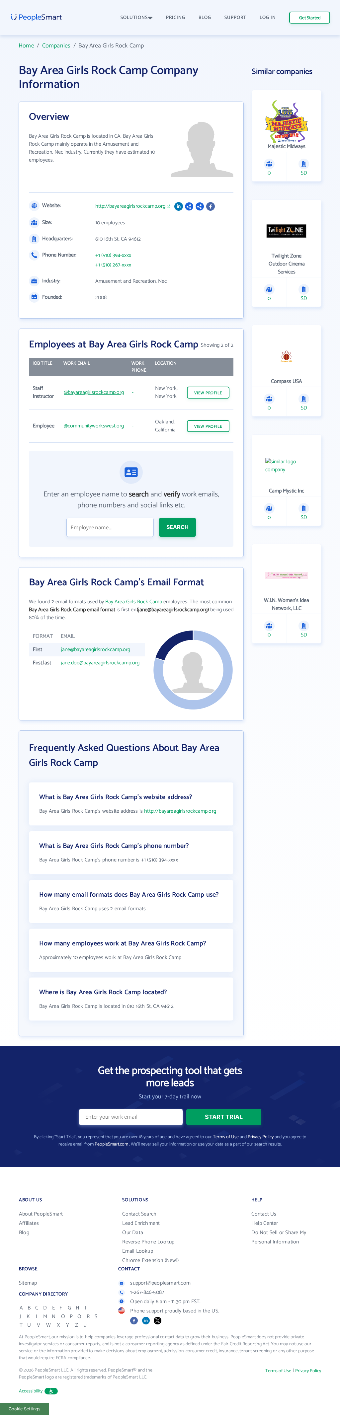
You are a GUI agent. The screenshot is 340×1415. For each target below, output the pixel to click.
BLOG (205, 18)
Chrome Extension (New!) (150, 1260)
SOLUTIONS (134, 18)
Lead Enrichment (141, 1223)
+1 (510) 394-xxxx (113, 256)
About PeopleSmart (41, 1214)
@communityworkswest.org (94, 425)
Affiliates (29, 1223)
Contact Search (139, 1214)
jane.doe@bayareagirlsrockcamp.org (100, 662)
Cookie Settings (25, 1408)
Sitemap (28, 1283)
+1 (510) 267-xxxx (113, 265)
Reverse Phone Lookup (148, 1241)
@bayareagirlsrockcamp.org (94, 392)
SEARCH (177, 527)
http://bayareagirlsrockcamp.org (130, 206)
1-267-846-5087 (147, 1292)
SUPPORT (235, 18)
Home (26, 46)
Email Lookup (137, 1251)
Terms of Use (226, 1137)
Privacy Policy (261, 1137)
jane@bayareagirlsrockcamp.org (95, 649)
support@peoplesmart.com (160, 1283)
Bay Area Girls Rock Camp (133, 601)
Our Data (132, 1232)
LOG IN (268, 18)
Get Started (309, 18)
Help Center (264, 1223)
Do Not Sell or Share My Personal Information (278, 1237)
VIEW (208, 393)
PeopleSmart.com (111, 1144)
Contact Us (263, 1214)
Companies (56, 46)
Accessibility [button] (31, 1391)
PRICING (175, 18)
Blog (24, 1232)
